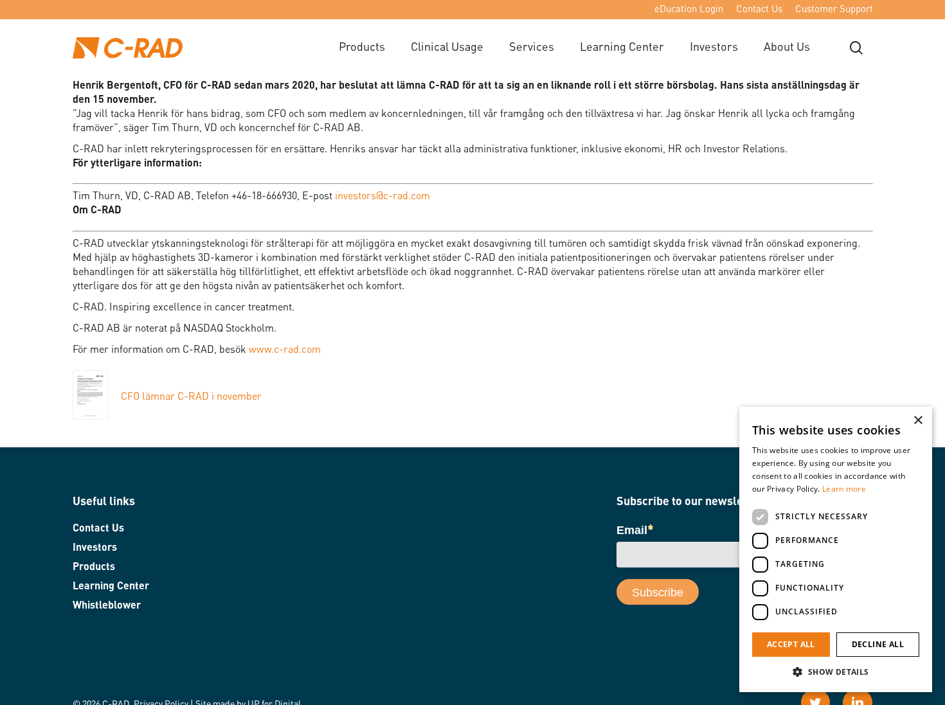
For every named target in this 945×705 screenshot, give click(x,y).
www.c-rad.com (285, 350)
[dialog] (835, 549)
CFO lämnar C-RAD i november (191, 397)
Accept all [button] (791, 644)
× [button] (918, 420)
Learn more (844, 488)
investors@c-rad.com (382, 197)
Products (94, 567)
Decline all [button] (878, 644)
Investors (95, 548)
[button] (835, 672)
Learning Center (111, 587)
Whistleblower (107, 606)
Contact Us (98, 529)
